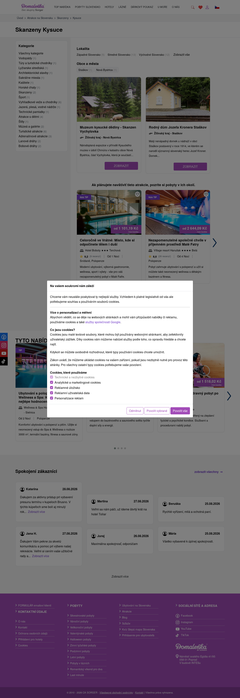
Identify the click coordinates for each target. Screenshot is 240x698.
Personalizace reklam (69, 398)
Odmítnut (135, 411)
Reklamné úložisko (67, 387)
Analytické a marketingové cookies (78, 382)
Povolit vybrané (157, 411)
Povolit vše (180, 411)
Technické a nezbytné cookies (74, 377)
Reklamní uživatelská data (72, 393)
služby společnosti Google (102, 322)
